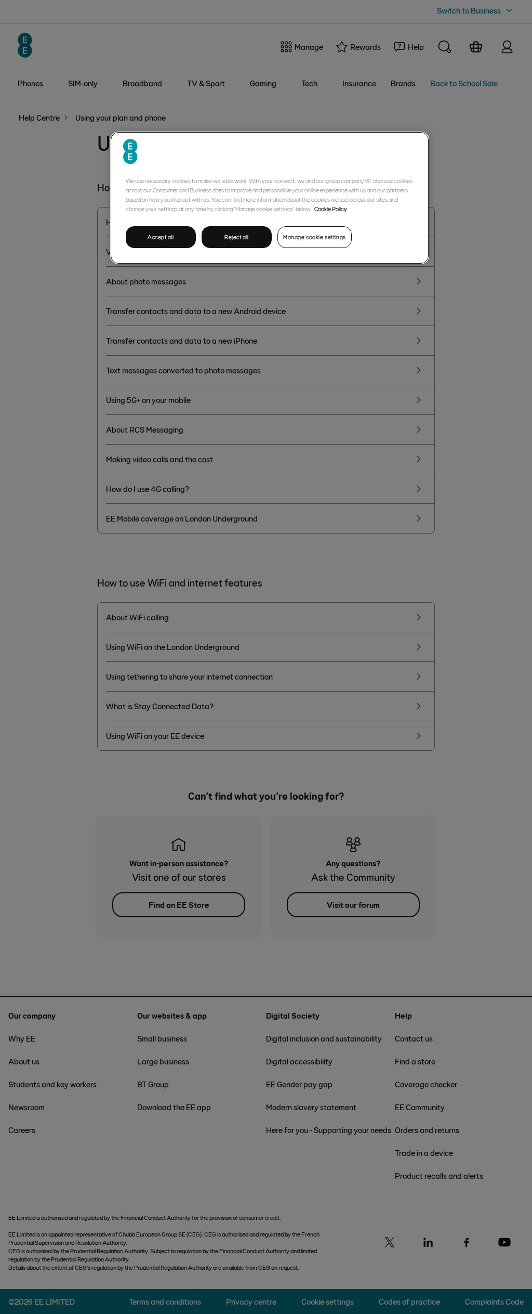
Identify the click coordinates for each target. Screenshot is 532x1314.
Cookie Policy (330, 208)
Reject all (236, 236)
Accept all (161, 236)
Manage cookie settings (314, 236)
